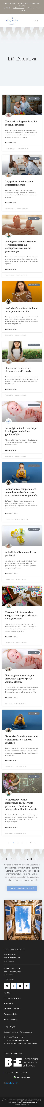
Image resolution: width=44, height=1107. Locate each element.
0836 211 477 (14, 3)
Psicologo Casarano (11, 1019)
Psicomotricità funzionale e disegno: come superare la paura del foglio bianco (21, 615)
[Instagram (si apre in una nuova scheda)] (7, 8)
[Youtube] (27, 986)
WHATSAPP (22, 6)
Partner (38, 8)
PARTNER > (8, 1003)
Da (11, 1083)
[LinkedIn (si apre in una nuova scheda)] (9, 8)
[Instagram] (14, 986)
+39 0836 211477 (17, 1037)
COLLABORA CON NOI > (12, 998)
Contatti (23, 10)
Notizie (30, 8)
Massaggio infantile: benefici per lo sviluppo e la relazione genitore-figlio (21, 431)
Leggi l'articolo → (11, 143)
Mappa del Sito (25, 1103)
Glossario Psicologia (16, 1103)
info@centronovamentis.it (32, 3)
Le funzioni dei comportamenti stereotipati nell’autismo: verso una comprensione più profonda (21, 492)
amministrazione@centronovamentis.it (23, 1043)
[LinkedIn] (20, 986)
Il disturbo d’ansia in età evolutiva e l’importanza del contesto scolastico (21, 739)
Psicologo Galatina (10, 1014)
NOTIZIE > (7, 993)
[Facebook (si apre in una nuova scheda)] (4, 8)
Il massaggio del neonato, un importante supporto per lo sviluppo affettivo (19, 678)
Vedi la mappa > (9, 961)
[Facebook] (7, 986)
